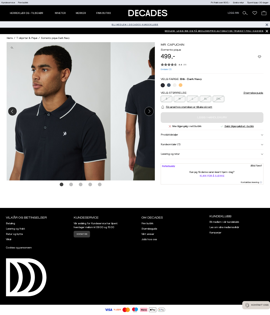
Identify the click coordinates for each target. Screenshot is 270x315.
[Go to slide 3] (81, 185)
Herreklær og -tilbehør (26, 13)
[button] (245, 13)
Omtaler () (166, 69)
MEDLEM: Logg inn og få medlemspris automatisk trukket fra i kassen (214, 31)
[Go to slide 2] (71, 185)
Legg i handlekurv (212, 117)
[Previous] (12, 111)
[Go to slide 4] (90, 185)
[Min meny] (254, 13)
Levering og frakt (15, 229)
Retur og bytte (14, 234)
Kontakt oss (82, 234)
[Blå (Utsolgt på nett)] (163, 85)
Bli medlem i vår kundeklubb (224, 222)
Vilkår (9, 239)
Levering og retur (170, 154)
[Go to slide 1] (62, 185)
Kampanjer (215, 232)
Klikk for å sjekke (212, 176)
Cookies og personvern (19, 247)
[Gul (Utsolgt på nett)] (180, 85)
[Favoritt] (259, 56)
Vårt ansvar (147, 234)
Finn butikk (23, 2)
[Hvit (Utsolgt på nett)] (175, 85)
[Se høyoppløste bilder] (59, 111)
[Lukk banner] (267, 24)
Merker (81, 13)
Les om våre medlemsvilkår (224, 227)
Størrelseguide (253, 93)
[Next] (149, 111)
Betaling (10, 223)
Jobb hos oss (149, 239)
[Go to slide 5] (100, 185)
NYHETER (60, 13)
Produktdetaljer (169, 134)
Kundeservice (8, 2)
